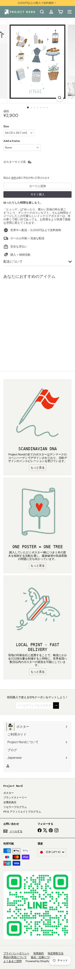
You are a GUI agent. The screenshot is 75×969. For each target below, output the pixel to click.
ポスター (8, 793)
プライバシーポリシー (16, 953)
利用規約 (38, 953)
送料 (13, 177)
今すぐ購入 (38, 194)
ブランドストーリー (15, 797)
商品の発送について (15, 957)
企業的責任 (9, 802)
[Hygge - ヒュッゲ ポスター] (28, 318)
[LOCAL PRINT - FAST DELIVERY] (37, 609)
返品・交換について (42, 957)
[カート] (60, 12)
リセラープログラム (15, 807)
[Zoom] (59, 97)
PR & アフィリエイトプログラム (22, 811)
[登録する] (56, 705)
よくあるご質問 (12, 961)
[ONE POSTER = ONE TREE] (37, 511)
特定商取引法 (55, 953)
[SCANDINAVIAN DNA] (37, 413)
